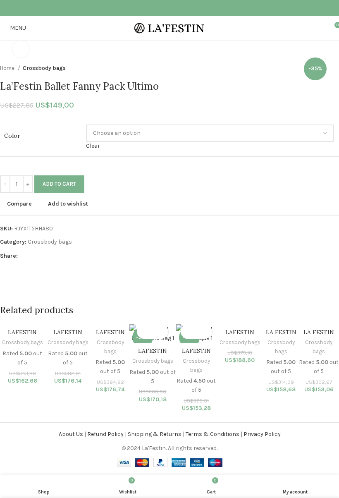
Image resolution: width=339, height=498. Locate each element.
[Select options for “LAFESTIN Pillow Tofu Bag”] (145, 331)
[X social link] (153, 8)
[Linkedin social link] (175, 8)
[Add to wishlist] (160, 331)
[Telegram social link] (196, 8)
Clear (93, 145)
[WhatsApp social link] (185, 8)
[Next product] (335, 68)
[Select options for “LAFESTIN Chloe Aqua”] (189, 331)
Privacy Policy (262, 434)
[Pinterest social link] (164, 8)
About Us (71, 434)
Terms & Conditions (212, 434)
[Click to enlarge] (20, 49)
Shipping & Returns (154, 434)
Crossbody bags (50, 241)
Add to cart (59, 184)
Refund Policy (105, 434)
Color (12, 135)
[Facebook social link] (142, 8)
